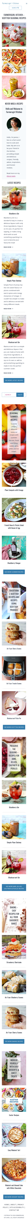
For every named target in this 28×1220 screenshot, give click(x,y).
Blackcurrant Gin (14, 342)
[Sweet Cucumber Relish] (14, 88)
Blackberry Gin (14, 213)
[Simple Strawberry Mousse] (14, 35)
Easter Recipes (14, 1115)
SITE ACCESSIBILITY (17, 1207)
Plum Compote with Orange (14, 490)
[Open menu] (26, 3)
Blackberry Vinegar (14, 563)
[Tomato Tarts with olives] (14, 61)
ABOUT (13, 1205)
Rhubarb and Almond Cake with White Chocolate (14, 1186)
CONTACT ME (14, 1210)
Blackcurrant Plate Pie (14, 718)
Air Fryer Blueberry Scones (14, 997)
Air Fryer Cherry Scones (14, 648)
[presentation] (14, 198)
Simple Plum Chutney (14, 280)
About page (11, 176)
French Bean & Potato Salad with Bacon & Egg (14, 526)
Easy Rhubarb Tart (14, 1150)
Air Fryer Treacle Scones (14, 683)
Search (20, 395)
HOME (6, 1205)
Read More (8, 247)
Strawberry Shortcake (14, 962)
